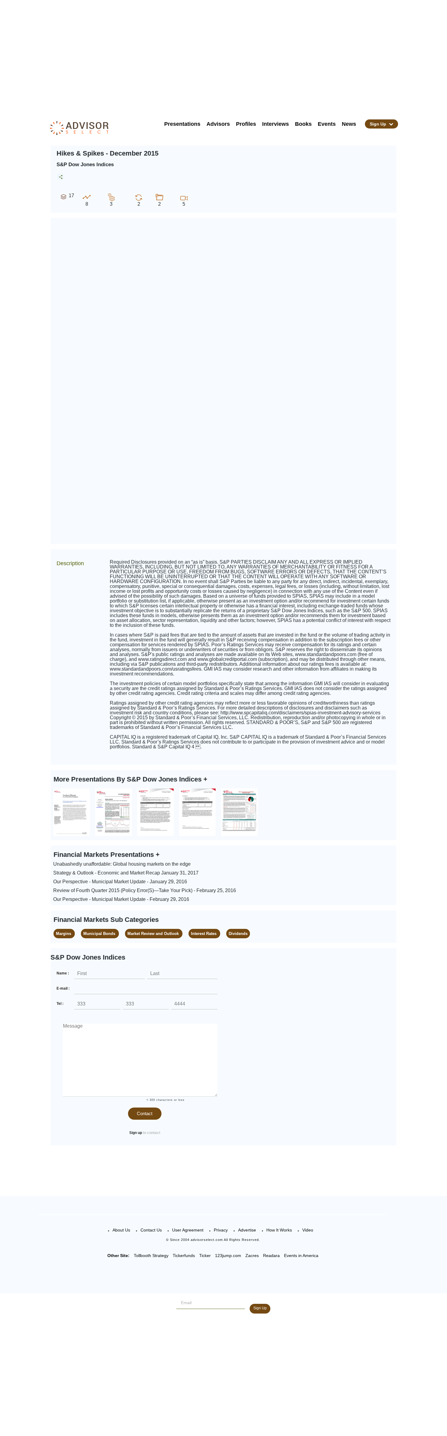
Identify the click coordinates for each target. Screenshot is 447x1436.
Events (327, 124)
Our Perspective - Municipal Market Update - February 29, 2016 (121, 899)
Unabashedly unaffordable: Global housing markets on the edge (122, 864)
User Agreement (187, 1230)
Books (303, 124)
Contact (144, 1113)
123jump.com (228, 1255)
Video (307, 1230)
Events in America (301, 1255)
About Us (121, 1230)
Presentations (182, 124)
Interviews (275, 124)
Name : (63, 973)
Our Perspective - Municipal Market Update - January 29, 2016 (120, 881)
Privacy (221, 1230)
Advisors (218, 124)
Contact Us (151, 1230)
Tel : (60, 1003)
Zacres (252, 1255)
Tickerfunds (184, 1255)
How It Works (279, 1230)
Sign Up (378, 124)
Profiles (246, 124)
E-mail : (63, 988)
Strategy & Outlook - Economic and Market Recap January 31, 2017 (126, 872)
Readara (271, 1255)
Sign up (135, 1133)
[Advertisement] (231, 54)
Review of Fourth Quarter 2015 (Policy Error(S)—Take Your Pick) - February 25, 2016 (144, 890)
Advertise (247, 1230)
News (349, 124)
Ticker (205, 1255)
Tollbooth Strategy (151, 1255)
